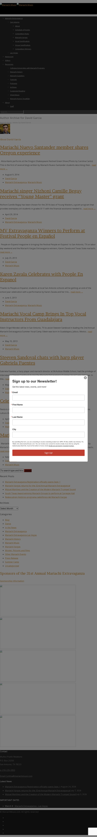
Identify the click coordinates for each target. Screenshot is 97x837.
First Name (17, 405)
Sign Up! (48, 452)
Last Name (17, 417)
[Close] (85, 377)
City (14, 429)
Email (15, 392)
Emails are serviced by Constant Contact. (61, 446)
